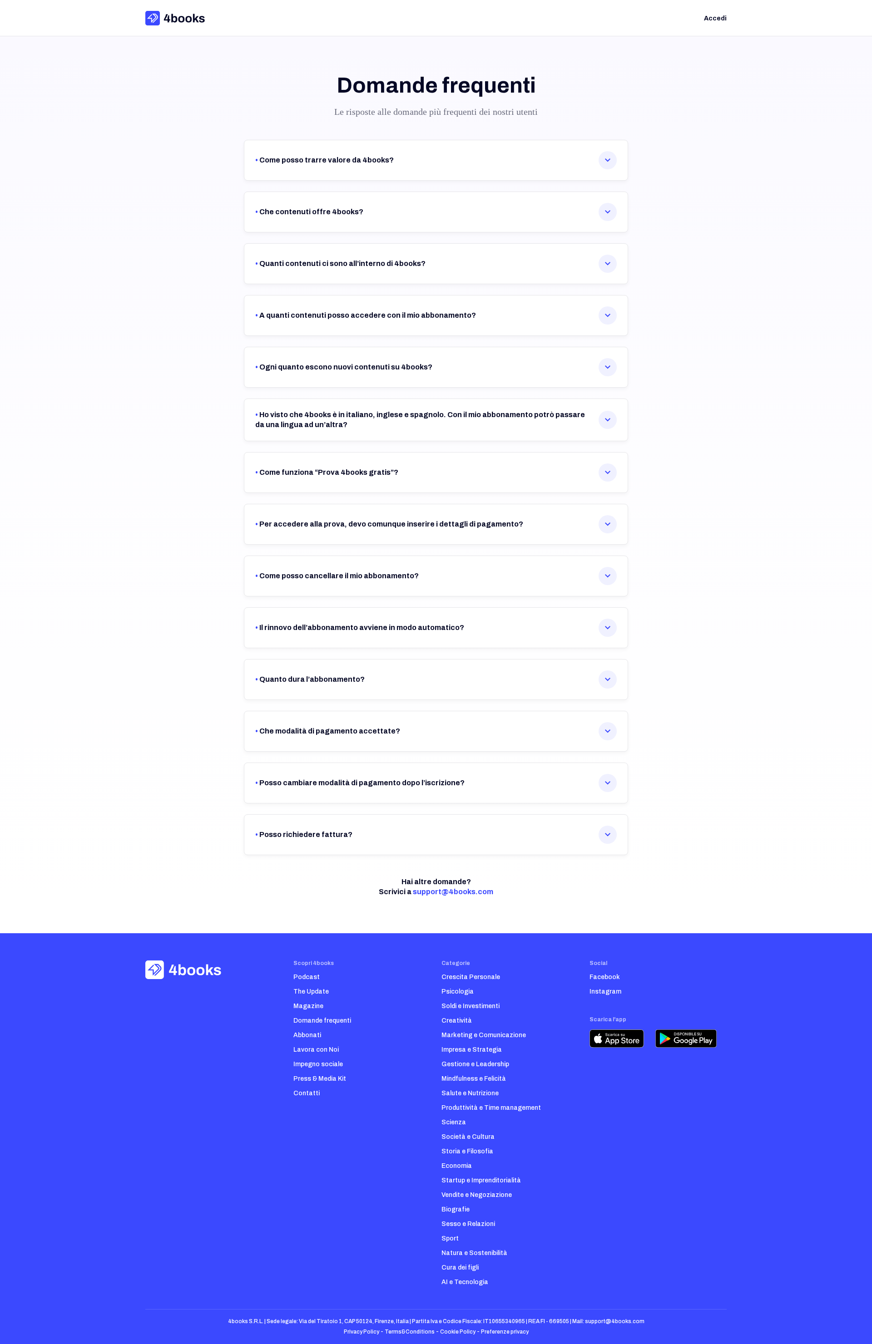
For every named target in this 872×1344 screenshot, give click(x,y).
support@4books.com (453, 892)
